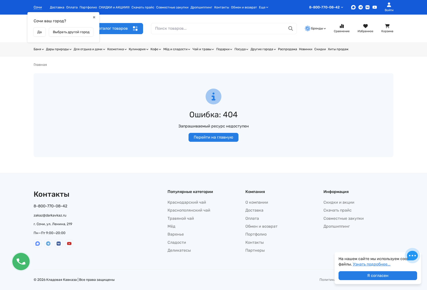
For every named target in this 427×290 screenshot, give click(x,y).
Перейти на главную (213, 137)
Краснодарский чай (187, 202)
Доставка (57, 7)
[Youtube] (374, 7)
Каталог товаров (112, 28)
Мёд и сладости (175, 49)
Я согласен (377, 275)
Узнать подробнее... (371, 264)
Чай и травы (201, 49)
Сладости (177, 242)
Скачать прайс (142, 7)
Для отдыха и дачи (88, 49)
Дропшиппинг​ (201, 7)
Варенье (176, 234)
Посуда (240, 49)
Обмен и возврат (244, 7)
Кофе (154, 49)
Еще (262, 7)
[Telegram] (360, 7)
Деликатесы (179, 250)
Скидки (320, 49)
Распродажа (287, 49)
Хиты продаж (338, 49)
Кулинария (137, 49)
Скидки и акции (338, 202)
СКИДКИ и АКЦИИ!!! (114, 7)
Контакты (221, 7)
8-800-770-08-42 (324, 7)
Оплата (72, 7)
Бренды (317, 28)
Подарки (223, 49)
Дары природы (57, 49)
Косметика (115, 49)
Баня (37, 49)
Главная (40, 65)
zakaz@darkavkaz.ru (50, 215)
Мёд (171, 226)
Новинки (305, 49)
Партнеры (255, 250)
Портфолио (88, 7)
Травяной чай (181, 218)
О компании (256, 202)
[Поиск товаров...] (290, 28)
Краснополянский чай (189, 210)
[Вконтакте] (367, 7)
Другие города (262, 49)
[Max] (353, 7)
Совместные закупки (172, 7)
